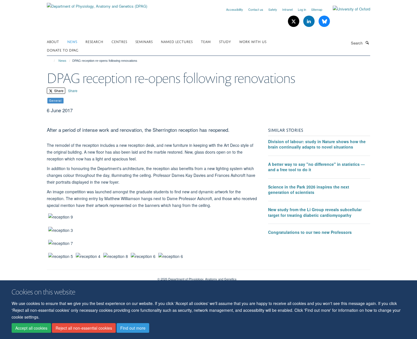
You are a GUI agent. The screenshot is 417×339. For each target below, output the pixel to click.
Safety (272, 9)
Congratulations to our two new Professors (310, 232)
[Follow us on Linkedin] (309, 21)
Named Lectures (177, 41)
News (72, 41)
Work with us (252, 41)
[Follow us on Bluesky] (324, 21)
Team (206, 41)
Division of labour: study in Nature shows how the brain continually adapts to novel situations (317, 144)
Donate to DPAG (62, 49)
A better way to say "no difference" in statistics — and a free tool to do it (316, 167)
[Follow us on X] (294, 21)
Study (225, 41)
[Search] (367, 42)
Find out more (133, 328)
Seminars (144, 41)
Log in (302, 9)
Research (94, 41)
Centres (119, 41)
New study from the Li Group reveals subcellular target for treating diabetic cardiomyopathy (315, 212)
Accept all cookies (31, 328)
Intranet (287, 9)
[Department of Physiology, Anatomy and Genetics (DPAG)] (97, 4)
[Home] (51, 61)
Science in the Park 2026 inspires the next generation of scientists (308, 189)
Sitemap (316, 9)
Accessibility (234, 9)
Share (58, 90)
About (53, 41)
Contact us (255, 9)
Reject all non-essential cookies (84, 328)
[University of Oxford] (347, 9)
